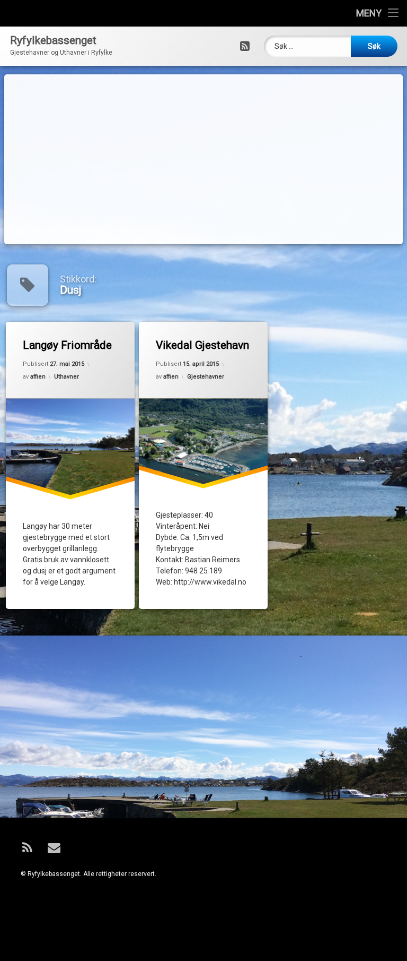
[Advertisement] (204, 159)
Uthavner (66, 376)
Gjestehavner (205, 376)
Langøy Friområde (67, 345)
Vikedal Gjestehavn (202, 345)
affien (38, 376)
